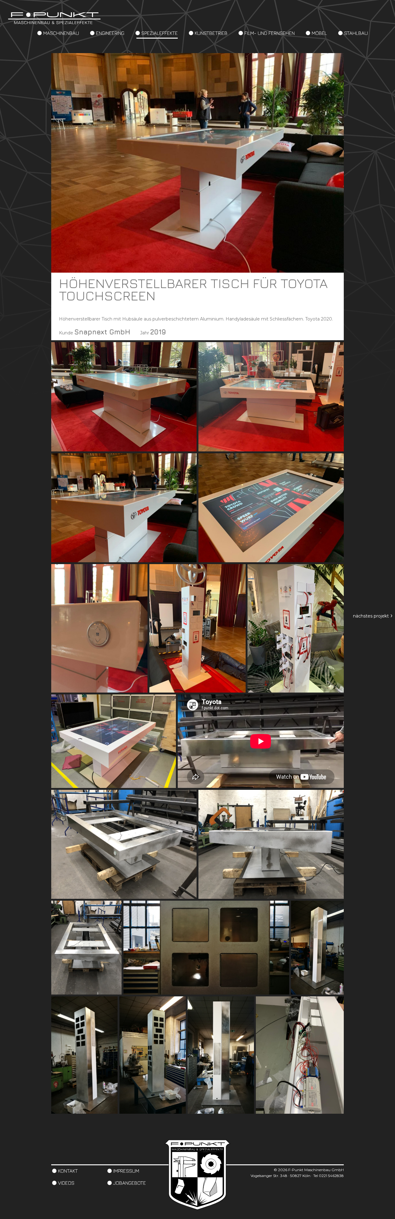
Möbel (319, 33)
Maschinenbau (61, 33)
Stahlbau (356, 33)
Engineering (110, 33)
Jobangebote (129, 1183)
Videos (66, 1183)
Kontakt (68, 1171)
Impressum (126, 1171)
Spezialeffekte (159, 33)
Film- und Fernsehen (269, 33)
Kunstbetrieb (211, 33)
